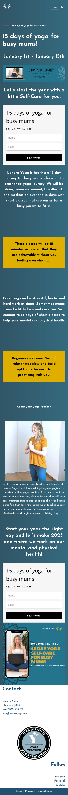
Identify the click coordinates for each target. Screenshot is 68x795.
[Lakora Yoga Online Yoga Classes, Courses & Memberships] (7, 6)
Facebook (59, 781)
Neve (19, 791)
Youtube (60, 785)
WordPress (46, 791)
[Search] (62, 7)
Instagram (59, 777)
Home (6, 26)
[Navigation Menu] (55, 7)
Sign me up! (34, 157)
